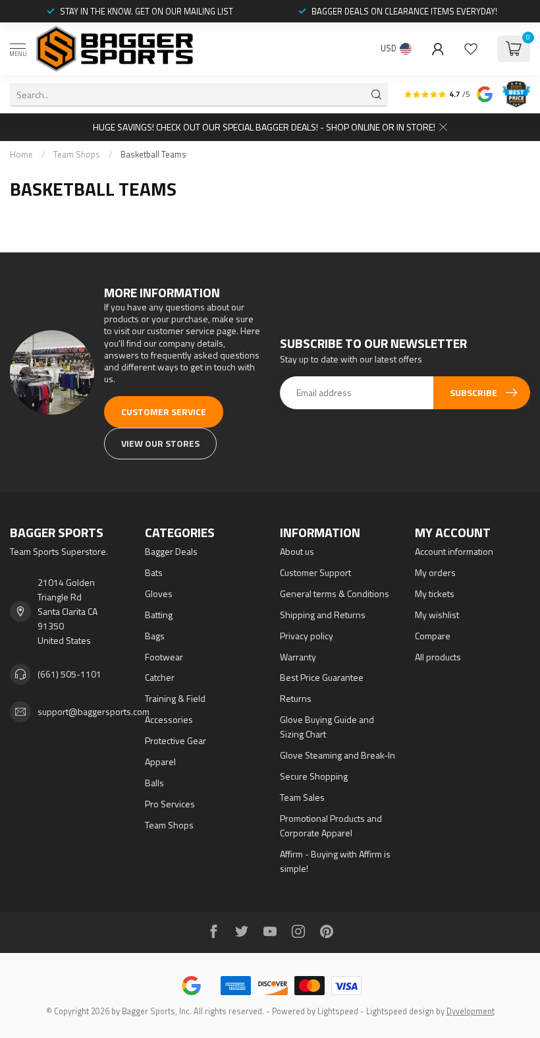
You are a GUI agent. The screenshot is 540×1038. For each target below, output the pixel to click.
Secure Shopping (314, 776)
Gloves (159, 593)
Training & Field (175, 698)
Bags (155, 636)
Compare (432, 636)
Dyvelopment (470, 1011)
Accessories (169, 719)
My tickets (434, 593)
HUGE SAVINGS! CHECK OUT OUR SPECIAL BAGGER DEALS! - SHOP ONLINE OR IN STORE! (264, 127)
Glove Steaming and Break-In (337, 755)
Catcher (160, 677)
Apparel (160, 761)
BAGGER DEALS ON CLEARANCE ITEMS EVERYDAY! (404, 11)
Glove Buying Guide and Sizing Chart (327, 726)
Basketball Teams (153, 154)
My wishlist (437, 614)
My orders (435, 572)
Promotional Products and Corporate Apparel (331, 825)
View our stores (160, 443)
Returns (295, 698)
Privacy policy (306, 636)
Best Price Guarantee (322, 677)
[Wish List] (470, 49)
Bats (154, 572)
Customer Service (163, 411)
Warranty (298, 657)
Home (21, 154)
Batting (159, 614)
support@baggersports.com (93, 711)
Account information (454, 551)
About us (297, 551)
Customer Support (315, 572)
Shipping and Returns (322, 614)
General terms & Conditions (334, 593)
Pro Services (170, 804)
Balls (154, 783)
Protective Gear (175, 740)
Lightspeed (337, 1011)
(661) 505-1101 (69, 674)
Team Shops (76, 154)
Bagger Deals (171, 551)
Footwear (164, 657)
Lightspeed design (400, 1011)
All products (438, 657)
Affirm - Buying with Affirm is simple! (335, 861)
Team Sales (302, 797)
